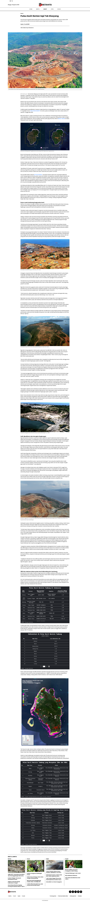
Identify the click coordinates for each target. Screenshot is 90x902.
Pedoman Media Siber (63, 896)
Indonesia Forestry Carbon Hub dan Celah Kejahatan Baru (54, 875)
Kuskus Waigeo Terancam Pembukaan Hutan (14, 878)
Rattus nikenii (61, 118)
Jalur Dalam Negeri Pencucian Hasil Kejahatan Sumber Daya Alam (53, 880)
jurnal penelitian (38, 174)
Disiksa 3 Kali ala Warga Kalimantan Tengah (14, 882)
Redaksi (80, 896)
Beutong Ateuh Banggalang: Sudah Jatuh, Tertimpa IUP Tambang (34, 882)
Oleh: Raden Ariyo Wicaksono (27, 27)
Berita (37, 9)
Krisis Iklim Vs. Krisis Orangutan (54, 882)
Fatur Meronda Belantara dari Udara (72, 878)
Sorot (45, 9)
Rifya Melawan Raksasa (71, 875)
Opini (52, 9)
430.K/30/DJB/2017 (35, 111)
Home (30, 9)
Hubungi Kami (73, 896)
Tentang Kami (53, 896)
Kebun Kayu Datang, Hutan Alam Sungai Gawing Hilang (35, 877)
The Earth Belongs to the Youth (73, 873)
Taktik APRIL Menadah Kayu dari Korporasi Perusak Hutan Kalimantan (35, 885)
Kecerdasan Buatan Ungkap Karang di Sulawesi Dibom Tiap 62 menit (16, 886)
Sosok (59, 9)
